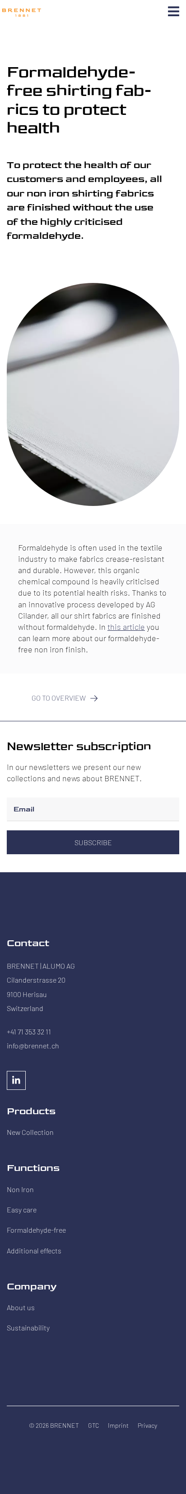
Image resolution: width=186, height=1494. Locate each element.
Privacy (147, 1425)
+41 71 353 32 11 (29, 1031)
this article (126, 627)
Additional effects (34, 1250)
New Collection (30, 1132)
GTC (93, 1425)
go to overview (59, 697)
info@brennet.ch (33, 1045)
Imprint (118, 1425)
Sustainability (28, 1327)
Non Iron (20, 1189)
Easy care (22, 1209)
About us (21, 1307)
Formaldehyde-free (36, 1229)
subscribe (93, 842)
